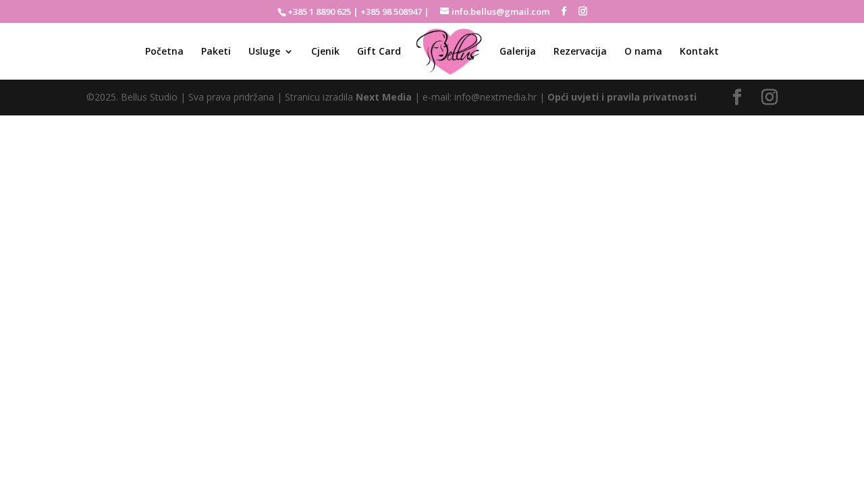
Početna (164, 52)
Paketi (216, 52)
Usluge (264, 52)
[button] (835, 19)
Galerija (518, 52)
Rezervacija (580, 52)
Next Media (384, 96)
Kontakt (699, 52)
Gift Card (379, 52)
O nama (643, 52)
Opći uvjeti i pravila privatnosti (622, 96)
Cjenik (325, 52)
